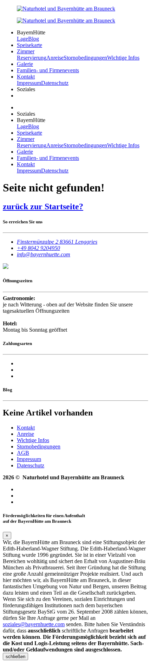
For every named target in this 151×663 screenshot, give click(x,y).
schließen (15, 656)
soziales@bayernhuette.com (34, 624)
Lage (22, 39)
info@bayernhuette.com (43, 254)
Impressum (29, 83)
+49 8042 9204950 (38, 248)
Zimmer (25, 51)
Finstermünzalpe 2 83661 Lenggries (57, 242)
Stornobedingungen (85, 58)
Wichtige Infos (123, 58)
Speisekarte (29, 45)
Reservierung (31, 58)
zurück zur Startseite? (43, 206)
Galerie (25, 64)
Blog (33, 39)
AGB (23, 453)
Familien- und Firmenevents (48, 70)
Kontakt (26, 77)
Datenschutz (54, 83)
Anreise (55, 58)
